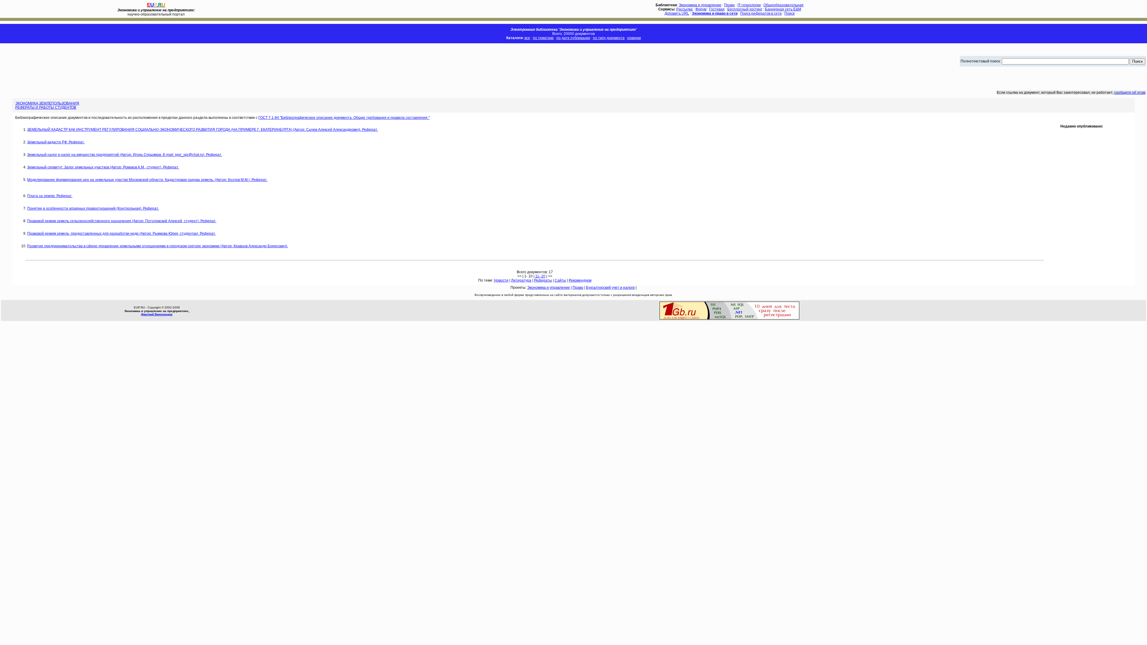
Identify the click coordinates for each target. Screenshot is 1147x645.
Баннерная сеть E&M (783, 9)
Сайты (560, 280)
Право (729, 5)
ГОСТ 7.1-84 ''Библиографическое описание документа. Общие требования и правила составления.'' (344, 118)
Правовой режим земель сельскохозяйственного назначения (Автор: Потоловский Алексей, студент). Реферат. (121, 221)
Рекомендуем (580, 280)
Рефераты (543, 280)
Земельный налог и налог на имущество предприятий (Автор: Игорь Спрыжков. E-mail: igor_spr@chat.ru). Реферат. (124, 155)
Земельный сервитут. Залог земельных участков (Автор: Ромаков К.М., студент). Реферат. (103, 167)
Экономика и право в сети (714, 13)
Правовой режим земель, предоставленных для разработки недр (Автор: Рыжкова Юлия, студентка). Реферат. (121, 233)
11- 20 (540, 276)
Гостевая (717, 9)
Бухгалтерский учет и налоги (610, 287)
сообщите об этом (1129, 92)
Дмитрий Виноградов (156, 314)
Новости (501, 280)
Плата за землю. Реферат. (49, 196)
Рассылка (684, 9)
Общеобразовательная (783, 5)
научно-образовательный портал (156, 12)
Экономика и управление (700, 5)
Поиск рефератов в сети (761, 13)
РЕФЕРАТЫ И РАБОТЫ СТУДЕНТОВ (45, 107)
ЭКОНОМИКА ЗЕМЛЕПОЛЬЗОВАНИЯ (47, 103)
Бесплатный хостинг (744, 9)
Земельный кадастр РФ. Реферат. (56, 142)
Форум (700, 9)
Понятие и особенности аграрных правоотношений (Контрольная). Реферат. (93, 208)
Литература (521, 280)
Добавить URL (677, 13)
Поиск (789, 13)
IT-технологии (749, 5)
